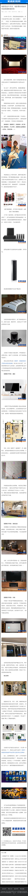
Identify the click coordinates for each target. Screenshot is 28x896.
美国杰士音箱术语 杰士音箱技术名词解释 (11, 881)
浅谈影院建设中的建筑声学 (21, 864)
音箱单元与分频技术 (6, 879)
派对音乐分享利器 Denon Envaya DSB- (11, 873)
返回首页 (4, 888)
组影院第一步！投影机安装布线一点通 (11, 861)
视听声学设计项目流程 (20, 879)
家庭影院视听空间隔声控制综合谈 (9, 876)
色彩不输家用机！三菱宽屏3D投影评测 (11, 867)
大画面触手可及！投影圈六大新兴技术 (11, 856)
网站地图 (22, 888)
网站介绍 (10, 888)
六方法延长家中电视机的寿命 (8, 870)
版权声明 (16, 888)
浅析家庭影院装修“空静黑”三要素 (9, 859)
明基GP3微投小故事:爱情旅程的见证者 (11, 864)
